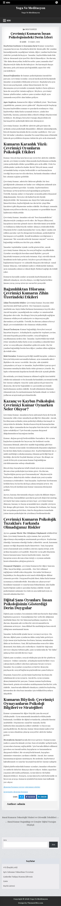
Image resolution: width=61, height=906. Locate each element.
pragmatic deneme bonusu (16, 792)
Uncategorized (31, 29)
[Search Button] (56, 2)
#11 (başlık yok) (10, 867)
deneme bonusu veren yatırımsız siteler (22, 787)
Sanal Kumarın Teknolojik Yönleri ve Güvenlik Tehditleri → (30, 817)
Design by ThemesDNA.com (30, 903)
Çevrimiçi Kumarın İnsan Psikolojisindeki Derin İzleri (30, 35)
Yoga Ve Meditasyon (30, 8)
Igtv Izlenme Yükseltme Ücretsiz (18, 872)
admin (24, 42)
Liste (5, 881)
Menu (8, 2)
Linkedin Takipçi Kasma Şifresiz (18, 877)
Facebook (31, 797)
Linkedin (43, 797)
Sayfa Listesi (9, 886)
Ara (5, 840)
